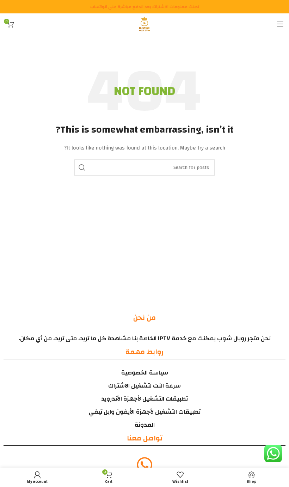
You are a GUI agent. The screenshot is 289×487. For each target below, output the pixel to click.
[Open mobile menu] (280, 24)
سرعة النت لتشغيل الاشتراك (144, 385)
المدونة (145, 424)
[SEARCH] (82, 167)
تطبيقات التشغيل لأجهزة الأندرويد (144, 398)
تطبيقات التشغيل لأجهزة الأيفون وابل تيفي (145, 411)
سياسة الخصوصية (144, 372)
